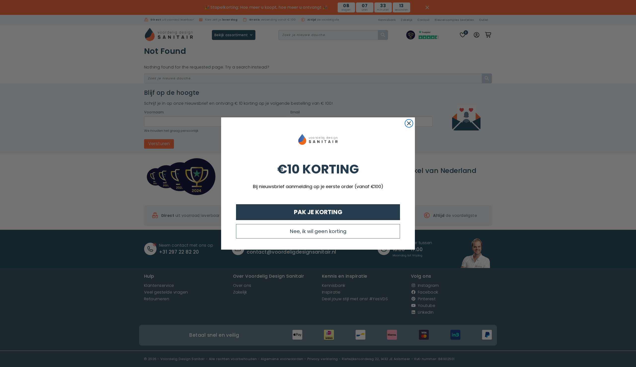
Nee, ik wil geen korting (318, 231)
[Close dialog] (409, 123)
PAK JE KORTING (318, 212)
